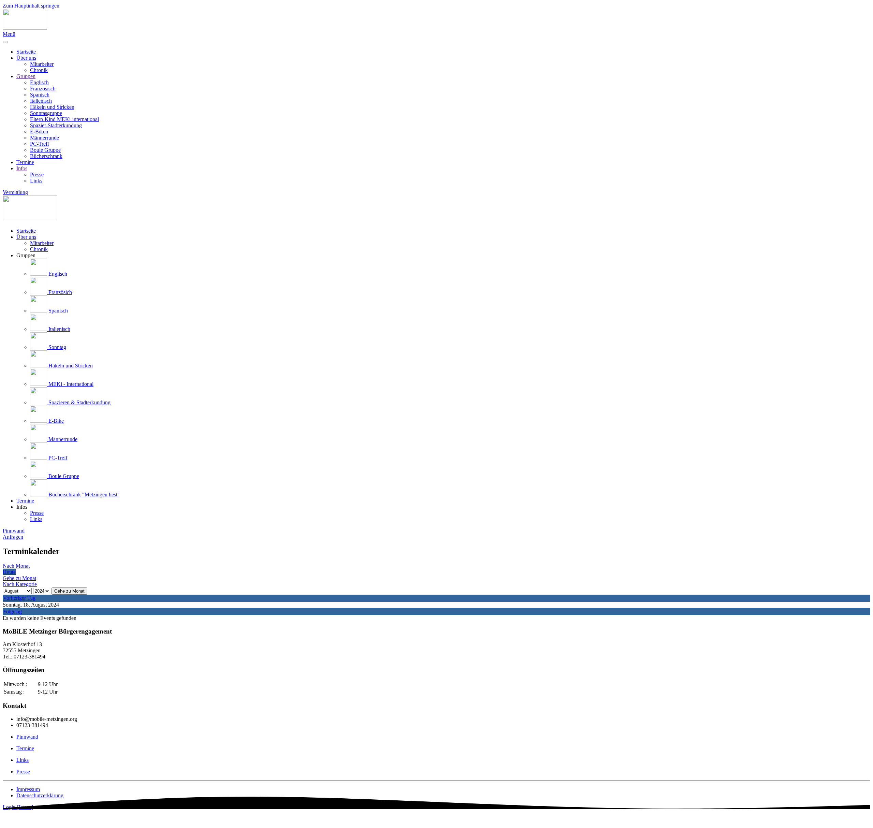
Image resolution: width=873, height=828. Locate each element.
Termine (25, 162)
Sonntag (56, 347)
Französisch (43, 88)
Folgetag (12, 611)
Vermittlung (15, 192)
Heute (9, 572)
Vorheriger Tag (19, 598)
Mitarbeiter (42, 64)
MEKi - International (70, 384)
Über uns (26, 58)
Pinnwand (14, 531)
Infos (21, 168)
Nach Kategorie (20, 584)
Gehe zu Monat (69, 591)
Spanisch (39, 95)
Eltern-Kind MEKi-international (64, 119)
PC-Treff (39, 144)
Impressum (28, 789)
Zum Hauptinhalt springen (31, 6)
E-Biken (39, 131)
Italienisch (41, 101)
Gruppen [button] (25, 255)
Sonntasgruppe (46, 113)
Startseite (26, 52)
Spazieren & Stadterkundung (78, 402)
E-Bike (55, 421)
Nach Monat (16, 566)
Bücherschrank (46, 156)
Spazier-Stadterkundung (56, 125)
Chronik (39, 70)
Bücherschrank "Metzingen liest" (83, 494)
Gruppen (25, 76)
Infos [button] (21, 507)
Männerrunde (44, 138)
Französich (59, 292)
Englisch (39, 82)
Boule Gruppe (45, 150)
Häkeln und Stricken (52, 107)
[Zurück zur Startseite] (25, 28)
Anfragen (13, 537)
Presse (37, 174)
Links (36, 181)
